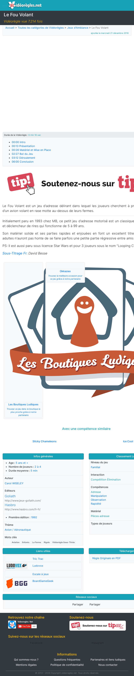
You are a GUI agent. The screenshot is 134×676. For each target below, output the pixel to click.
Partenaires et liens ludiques (108, 659)
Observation (98, 499)
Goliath (10, 496)
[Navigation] (5, 6)
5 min (34, 470)
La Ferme (36, 542)
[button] (23, 340)
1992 (34, 517)
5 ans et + (22, 462)
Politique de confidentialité (67, 664)
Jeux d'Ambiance (77, 27)
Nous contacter (107, 664)
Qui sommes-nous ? (26, 659)
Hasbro (10, 505)
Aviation (15, 542)
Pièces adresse (100, 516)
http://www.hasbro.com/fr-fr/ (23, 509)
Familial (95, 467)
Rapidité (96, 503)
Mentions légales (26, 664)
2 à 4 (38, 466)
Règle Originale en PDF (106, 558)
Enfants (25, 542)
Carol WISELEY (14, 483)
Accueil (9, 27)
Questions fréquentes (67, 659)
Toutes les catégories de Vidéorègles (41, 27)
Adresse (96, 492)
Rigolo (47, 542)
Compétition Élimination (106, 479)
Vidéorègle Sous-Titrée (63, 542)
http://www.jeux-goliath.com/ (23, 500)
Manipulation (99, 495)
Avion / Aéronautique (18, 529)
